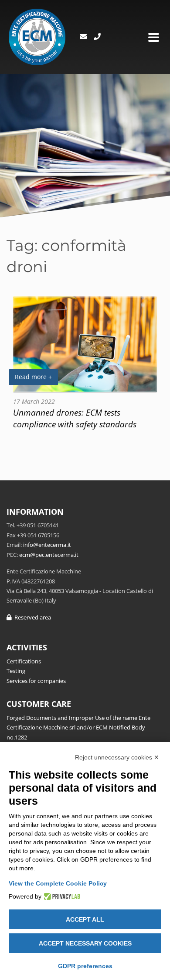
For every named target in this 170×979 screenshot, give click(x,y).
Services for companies (36, 681)
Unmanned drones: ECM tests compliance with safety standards (74, 418)
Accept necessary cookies (85, 943)
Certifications (24, 661)
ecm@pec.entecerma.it (48, 555)
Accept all (85, 919)
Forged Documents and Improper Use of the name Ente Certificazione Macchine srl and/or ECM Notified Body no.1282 (78, 727)
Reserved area (31, 617)
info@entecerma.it (47, 545)
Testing (16, 671)
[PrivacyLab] (60, 896)
